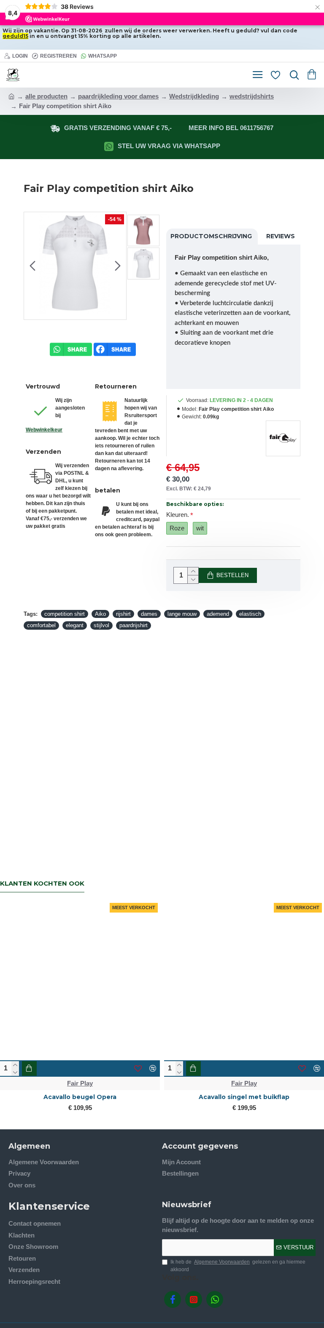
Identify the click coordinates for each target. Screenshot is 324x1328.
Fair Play (80, 1083)
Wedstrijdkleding (194, 96)
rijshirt (123, 614)
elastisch (250, 614)
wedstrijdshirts (252, 96)
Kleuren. (177, 514)
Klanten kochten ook (42, 883)
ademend (218, 614)
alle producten (46, 96)
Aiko (100, 614)
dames (149, 614)
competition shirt (64, 614)
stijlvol (101, 625)
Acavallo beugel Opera (79, 1097)
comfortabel (41, 625)
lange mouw (182, 614)
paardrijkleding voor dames (118, 96)
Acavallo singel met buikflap (244, 1097)
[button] (32, 266)
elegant (75, 625)
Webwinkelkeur (44, 430)
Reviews (280, 236)
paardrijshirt (133, 625)
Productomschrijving (211, 236)
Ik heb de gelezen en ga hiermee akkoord (237, 1265)
